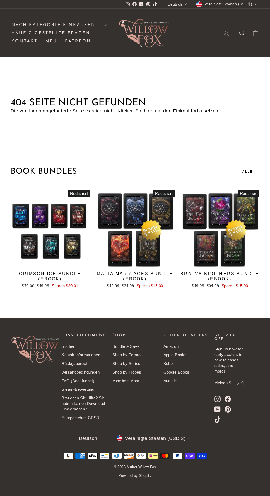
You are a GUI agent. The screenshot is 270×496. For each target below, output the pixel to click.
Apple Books (175, 355)
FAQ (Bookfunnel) (77, 381)
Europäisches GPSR (80, 417)
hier (148, 110)
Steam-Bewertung (77, 389)
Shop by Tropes (126, 372)
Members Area (125, 381)
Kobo (168, 363)
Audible (170, 381)
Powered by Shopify (135, 476)
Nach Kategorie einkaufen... (57, 25)
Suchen (68, 346)
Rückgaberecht (75, 363)
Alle (247, 171)
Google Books (176, 372)
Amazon (171, 346)
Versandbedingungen (80, 372)
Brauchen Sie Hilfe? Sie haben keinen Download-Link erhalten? (84, 403)
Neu (51, 41)
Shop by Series (126, 363)
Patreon (78, 41)
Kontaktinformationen (80, 355)
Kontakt (24, 41)
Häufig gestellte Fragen (50, 33)
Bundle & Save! (126, 346)
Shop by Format (127, 355)
